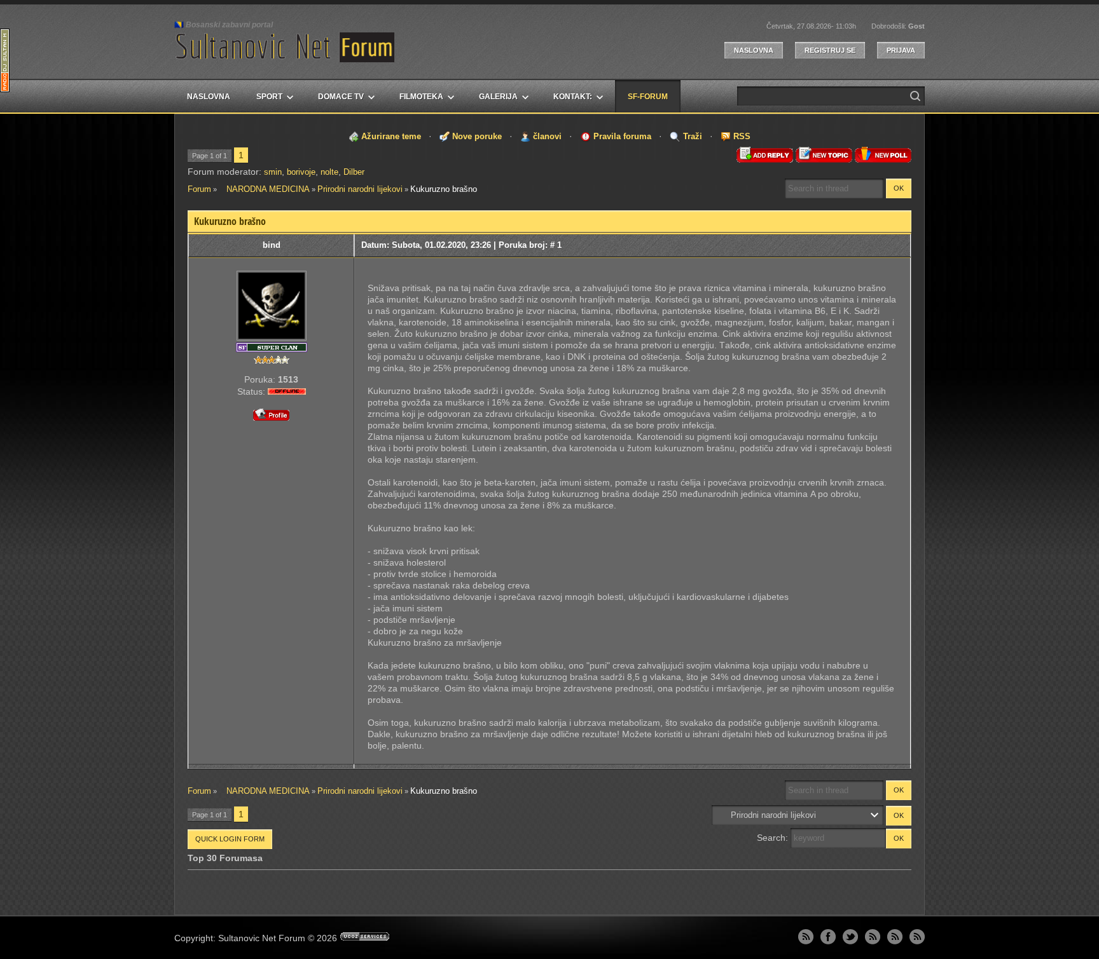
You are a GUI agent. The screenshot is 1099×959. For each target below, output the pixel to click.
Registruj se (830, 50)
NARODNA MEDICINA (264, 189)
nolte (329, 172)
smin (273, 172)
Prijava (901, 50)
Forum (199, 189)
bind (271, 245)
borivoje (301, 172)
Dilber (353, 172)
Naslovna (753, 50)
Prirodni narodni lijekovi (360, 189)
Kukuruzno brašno (443, 189)
